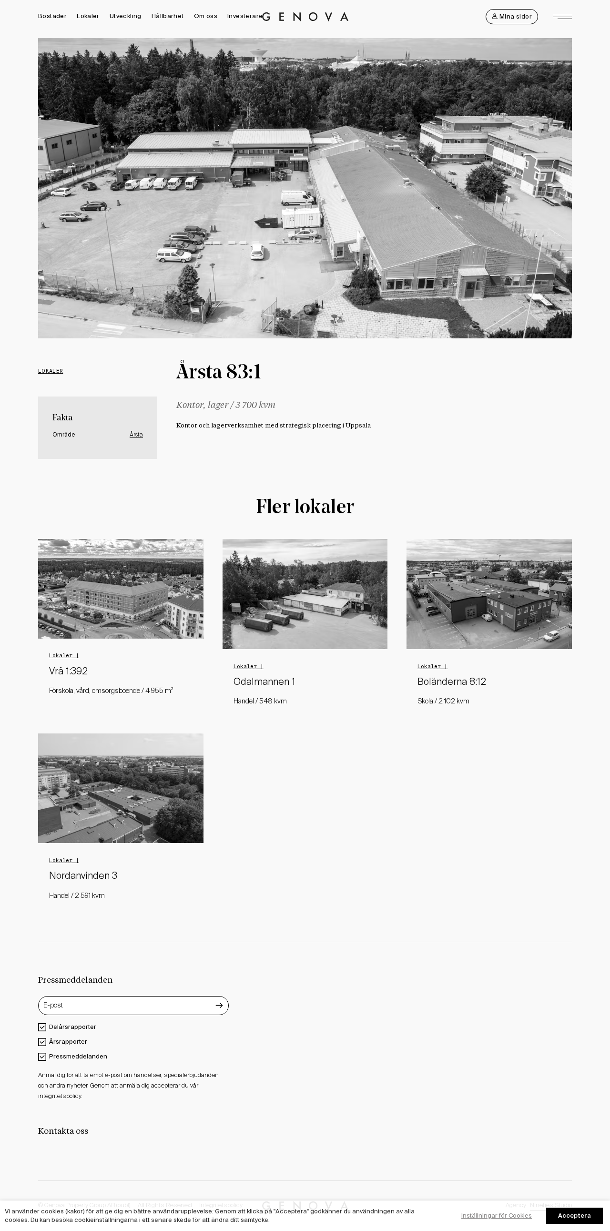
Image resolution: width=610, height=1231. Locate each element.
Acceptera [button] (574, 1215)
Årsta (136, 435)
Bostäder (52, 16)
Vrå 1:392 (68, 672)
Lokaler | (64, 655)
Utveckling (126, 16)
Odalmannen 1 (264, 682)
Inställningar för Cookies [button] (496, 1215)
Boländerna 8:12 (451, 682)
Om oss (205, 16)
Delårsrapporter (72, 1026)
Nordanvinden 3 (83, 876)
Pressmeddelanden (78, 1056)
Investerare (245, 16)
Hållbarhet (168, 16)
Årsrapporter (68, 1041)
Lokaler (88, 16)
